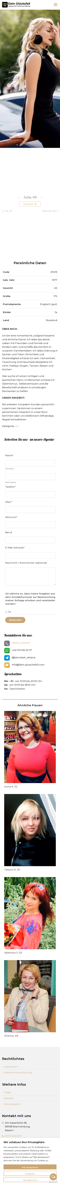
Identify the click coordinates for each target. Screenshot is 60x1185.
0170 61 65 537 (13, 1136)
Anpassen (30, 1174)
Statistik (9, 1098)
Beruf (8, 532)
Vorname (9, 468)
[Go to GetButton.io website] (53, 1182)
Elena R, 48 (49, 211)
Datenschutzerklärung (18, 1072)
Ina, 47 (8, 211)
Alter (8, 502)
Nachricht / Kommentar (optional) (26, 562)
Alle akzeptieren (30, 1167)
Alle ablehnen (30, 1180)
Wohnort (11, 517)
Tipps (7, 1092)
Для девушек (12, 1104)
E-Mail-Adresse (15, 547)
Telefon (10, 486)
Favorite (28, 204)
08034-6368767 (21, 643)
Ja (9, 611)
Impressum (11, 1066)
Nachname (10, 482)
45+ (17, 426)
